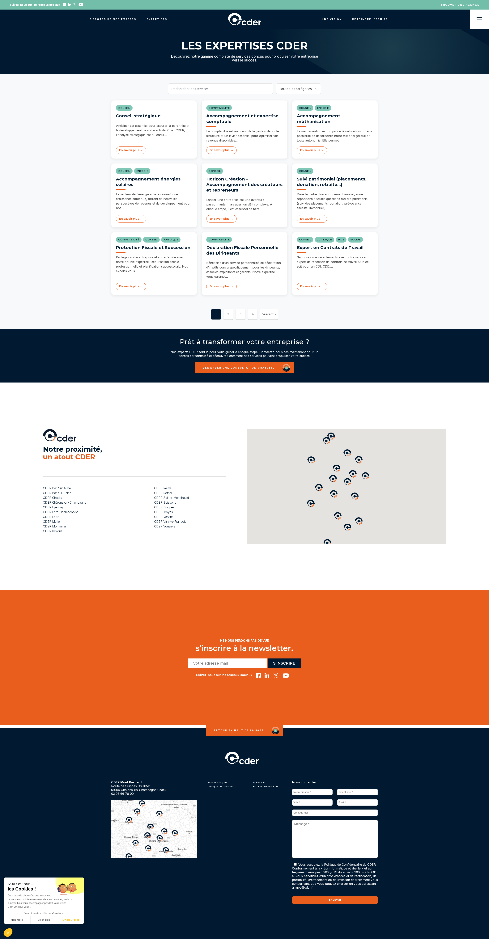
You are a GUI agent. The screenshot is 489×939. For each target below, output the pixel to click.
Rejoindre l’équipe (370, 19)
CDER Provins (52, 531)
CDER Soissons (165, 503)
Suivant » (269, 314)
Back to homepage (244, 19)
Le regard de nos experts (112, 19)
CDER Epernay (53, 508)
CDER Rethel (163, 493)
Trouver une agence (460, 4)
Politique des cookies (220, 787)
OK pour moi (70, 919)
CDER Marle (51, 522)
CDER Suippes (164, 508)
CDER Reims (163, 488)
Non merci (17, 919)
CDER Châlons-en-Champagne (64, 503)
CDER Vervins (163, 517)
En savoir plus (129, 150)
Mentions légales (218, 783)
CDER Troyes (163, 512)
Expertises (157, 19)
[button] (359, 521)
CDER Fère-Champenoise (61, 512)
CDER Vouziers (164, 527)
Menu (479, 19)
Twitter (75, 4)
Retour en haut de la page (239, 731)
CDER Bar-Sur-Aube (57, 488)
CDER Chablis (52, 498)
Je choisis (44, 919)
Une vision (332, 19)
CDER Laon (51, 517)
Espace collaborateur (266, 787)
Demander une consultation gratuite (239, 367)
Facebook (64, 4)
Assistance (259, 783)
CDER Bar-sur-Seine (57, 493)
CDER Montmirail (54, 527)
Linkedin (69, 4)
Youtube (81, 4)
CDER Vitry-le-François (170, 522)
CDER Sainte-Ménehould (171, 498)
